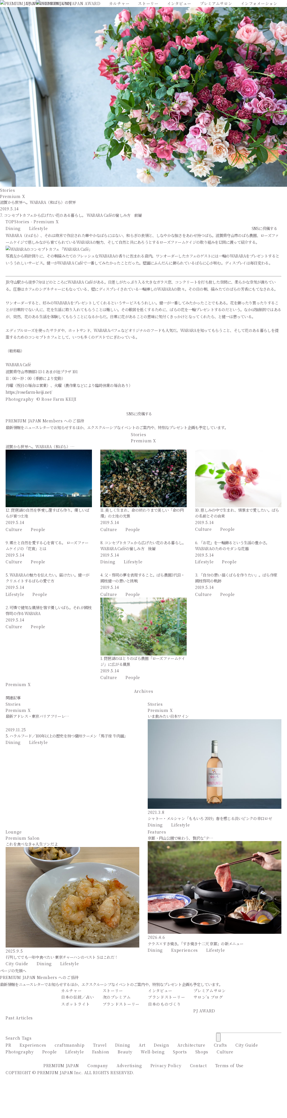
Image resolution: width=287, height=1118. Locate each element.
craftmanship (69, 1045)
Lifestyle (38, 228)
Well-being (153, 1052)
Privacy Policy (166, 1065)
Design (161, 1045)
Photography (20, 1052)
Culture (14, 529)
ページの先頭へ (13, 970)
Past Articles (19, 1018)
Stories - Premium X (36, 221)
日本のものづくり (164, 1004)
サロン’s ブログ (208, 997)
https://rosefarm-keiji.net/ (29, 392)
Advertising (129, 1065)
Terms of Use (229, 1065)
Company (97, 1065)
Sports (180, 1052)
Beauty (125, 1052)
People (38, 529)
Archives (143, 691)
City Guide (17, 963)
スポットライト (75, 1004)
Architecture (191, 1045)
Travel (100, 1045)
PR (8, 1045)
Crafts (220, 1045)
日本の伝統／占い (77, 997)
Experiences (184, 950)
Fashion (100, 1052)
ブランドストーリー (121, 1004)
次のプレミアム (117, 997)
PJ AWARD (204, 1011)
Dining (13, 228)
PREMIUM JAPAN (61, 1065)
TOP (10, 221)
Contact (198, 1065)
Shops (202, 1052)
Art (142, 1045)
